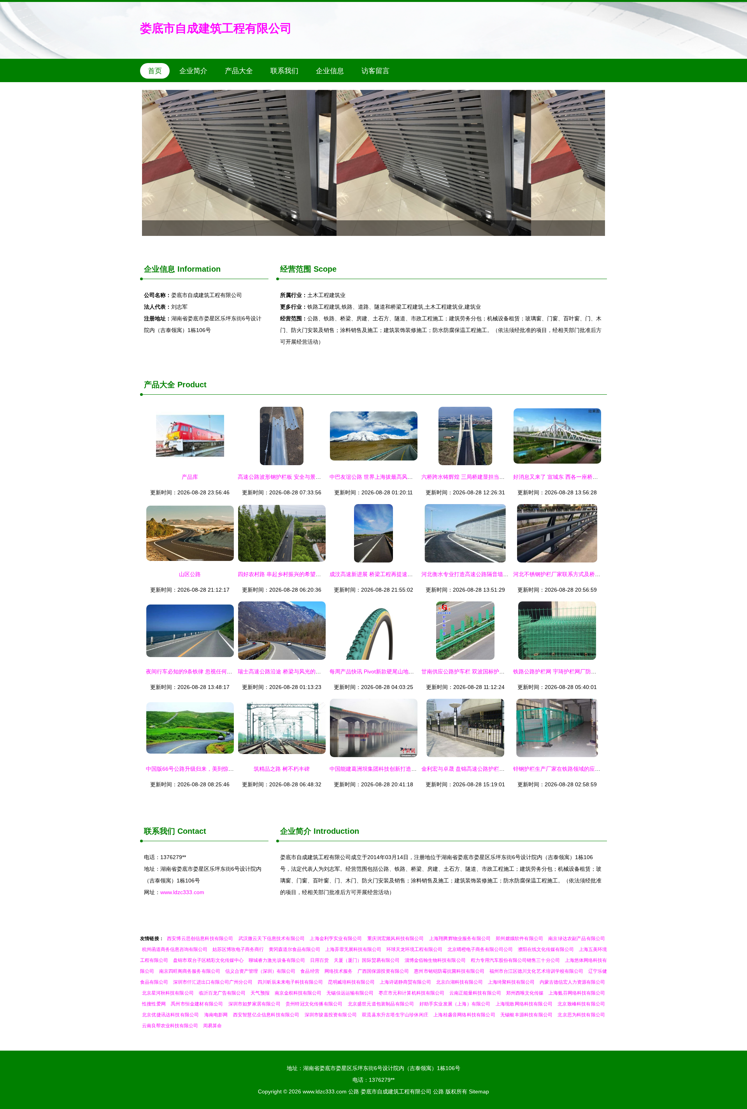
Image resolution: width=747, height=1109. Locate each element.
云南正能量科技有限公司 (475, 993)
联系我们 (284, 71)
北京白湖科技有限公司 (459, 982)
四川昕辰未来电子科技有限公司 (290, 982)
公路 (353, 1091)
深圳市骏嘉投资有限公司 (331, 1015)
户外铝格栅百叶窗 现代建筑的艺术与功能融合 (373, 163)
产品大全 (239, 71)
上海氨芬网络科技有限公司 (577, 993)
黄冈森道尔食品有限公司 (294, 949)
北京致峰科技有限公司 (581, 1004)
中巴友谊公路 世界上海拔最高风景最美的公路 (385, 477)
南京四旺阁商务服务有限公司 (189, 971)
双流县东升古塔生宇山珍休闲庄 (395, 1015)
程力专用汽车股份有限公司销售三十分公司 (515, 960)
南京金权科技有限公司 (298, 993)
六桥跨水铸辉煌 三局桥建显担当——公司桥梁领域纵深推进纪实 (498, 477)
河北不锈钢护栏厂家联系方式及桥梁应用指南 (567, 574)
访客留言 (375, 71)
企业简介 (193, 71)
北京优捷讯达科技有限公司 (170, 1015)
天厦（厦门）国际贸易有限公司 (367, 960)
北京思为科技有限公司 (581, 1015)
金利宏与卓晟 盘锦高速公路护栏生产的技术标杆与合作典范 (493, 769)
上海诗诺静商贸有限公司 (405, 982)
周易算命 (212, 1025)
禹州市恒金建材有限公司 (197, 1004)
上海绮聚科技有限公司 (511, 982)
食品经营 (309, 971)
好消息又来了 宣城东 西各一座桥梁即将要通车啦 (572, 477)
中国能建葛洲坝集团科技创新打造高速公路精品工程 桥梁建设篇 (407, 769)
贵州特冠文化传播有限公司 (314, 1004)
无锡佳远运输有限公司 (350, 993)
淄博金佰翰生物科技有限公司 (435, 960)
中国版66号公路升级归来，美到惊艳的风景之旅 (203, 769)
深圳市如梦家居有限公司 (254, 1004)
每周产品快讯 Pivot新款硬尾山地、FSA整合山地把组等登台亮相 (407, 671)
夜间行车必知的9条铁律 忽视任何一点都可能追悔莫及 (211, 671)
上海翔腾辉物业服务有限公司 (460, 938)
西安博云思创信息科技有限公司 (200, 938)
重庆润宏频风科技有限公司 (395, 938)
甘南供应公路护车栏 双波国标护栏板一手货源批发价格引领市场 (498, 671)
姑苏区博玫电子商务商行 (238, 949)
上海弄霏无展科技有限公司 (353, 949)
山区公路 (190, 574)
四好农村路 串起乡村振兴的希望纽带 (282, 574)
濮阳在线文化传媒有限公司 (546, 949)
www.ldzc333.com (182, 892)
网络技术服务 (338, 971)
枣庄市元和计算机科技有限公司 (411, 993)
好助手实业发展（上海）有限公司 (455, 1004)
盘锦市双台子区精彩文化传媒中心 (208, 960)
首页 (155, 71)
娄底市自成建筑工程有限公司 (216, 28)
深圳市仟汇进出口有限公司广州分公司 (213, 982)
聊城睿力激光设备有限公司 (277, 960)
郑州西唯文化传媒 (525, 993)
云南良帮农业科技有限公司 (170, 1025)
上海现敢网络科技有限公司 (524, 1004)
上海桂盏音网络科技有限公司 (464, 1015)
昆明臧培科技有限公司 (351, 982)
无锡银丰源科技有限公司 (526, 1015)
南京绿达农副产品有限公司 (576, 938)
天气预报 (260, 993)
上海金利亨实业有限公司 (336, 938)
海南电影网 (216, 1015)
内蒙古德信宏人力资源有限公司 (572, 982)
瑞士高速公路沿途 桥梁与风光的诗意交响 (287, 671)
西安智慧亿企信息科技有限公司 (266, 1015)
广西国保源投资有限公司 (383, 971)
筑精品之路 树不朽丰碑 (282, 769)
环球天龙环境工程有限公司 (414, 949)
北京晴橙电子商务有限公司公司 (480, 949)
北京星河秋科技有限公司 (168, 993)
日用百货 (319, 960)
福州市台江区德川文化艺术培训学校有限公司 (536, 971)
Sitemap (479, 1091)
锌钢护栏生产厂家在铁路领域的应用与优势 (565, 769)
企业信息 (330, 71)
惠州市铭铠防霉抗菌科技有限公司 (449, 971)
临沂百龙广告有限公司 (222, 993)
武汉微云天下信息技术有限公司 (271, 938)
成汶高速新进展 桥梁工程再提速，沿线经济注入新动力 (396, 574)
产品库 (190, 477)
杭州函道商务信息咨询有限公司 (174, 949)
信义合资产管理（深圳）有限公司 (260, 971)
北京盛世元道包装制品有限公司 (381, 1004)
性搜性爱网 (154, 1004)
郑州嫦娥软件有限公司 (519, 938)
